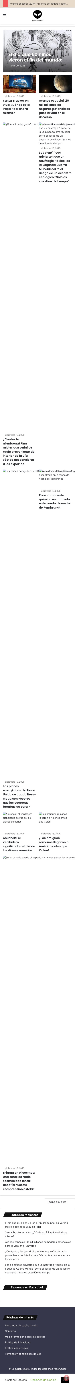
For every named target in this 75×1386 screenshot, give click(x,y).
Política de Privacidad (17, 1342)
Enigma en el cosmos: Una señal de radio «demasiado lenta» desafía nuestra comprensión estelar (19, 1181)
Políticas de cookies (16, 1348)
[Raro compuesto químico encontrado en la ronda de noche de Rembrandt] (55, 478)
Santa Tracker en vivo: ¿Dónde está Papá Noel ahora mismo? (16, 106)
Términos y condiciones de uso (23, 1353)
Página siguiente (57, 1201)
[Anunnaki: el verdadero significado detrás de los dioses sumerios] (19, 821)
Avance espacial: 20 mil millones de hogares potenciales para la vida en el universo (54, 108)
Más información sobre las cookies (25, 1336)
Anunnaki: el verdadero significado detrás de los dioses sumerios (19, 844)
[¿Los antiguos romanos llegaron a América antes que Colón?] (55, 821)
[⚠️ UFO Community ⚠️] (37, 15)
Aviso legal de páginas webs (21, 1325)
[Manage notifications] (66, 1378)
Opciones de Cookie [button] (43, 1380)
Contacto (10, 1331)
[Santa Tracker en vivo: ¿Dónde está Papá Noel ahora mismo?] (19, 84)
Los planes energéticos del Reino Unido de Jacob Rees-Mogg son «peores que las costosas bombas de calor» (19, 796)
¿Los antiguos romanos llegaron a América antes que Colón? (53, 844)
